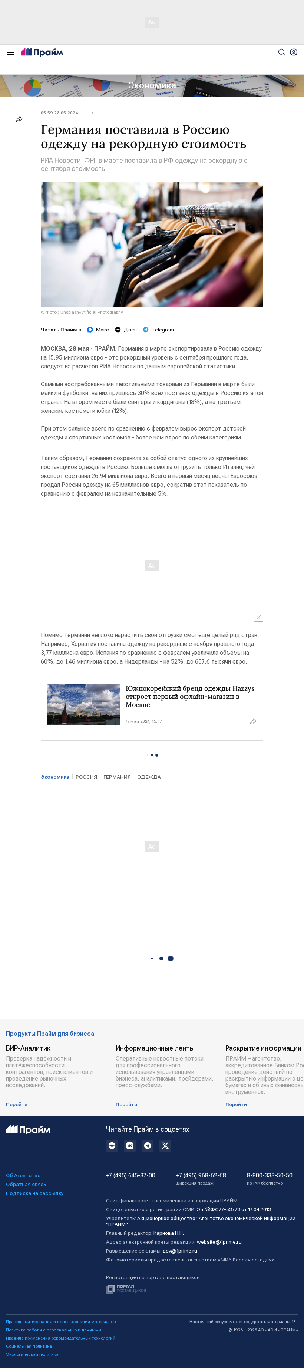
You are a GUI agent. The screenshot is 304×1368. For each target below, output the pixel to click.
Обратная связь (26, 1184)
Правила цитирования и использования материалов (61, 1321)
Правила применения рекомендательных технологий (60, 1338)
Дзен (130, 330)
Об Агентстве (23, 1175)
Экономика (152, 85)
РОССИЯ (86, 777)
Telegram (163, 330)
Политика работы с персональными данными (53, 1329)
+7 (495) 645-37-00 (130, 1175)
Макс (102, 330)
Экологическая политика (32, 1354)
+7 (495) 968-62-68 (201, 1179)
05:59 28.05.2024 (59, 112)
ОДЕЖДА (149, 777)
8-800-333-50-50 (270, 1179)
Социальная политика (29, 1346)
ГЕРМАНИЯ (117, 777)
